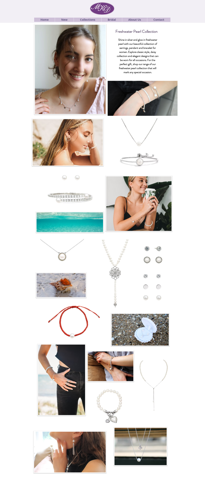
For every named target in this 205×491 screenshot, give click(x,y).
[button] (64, 20)
